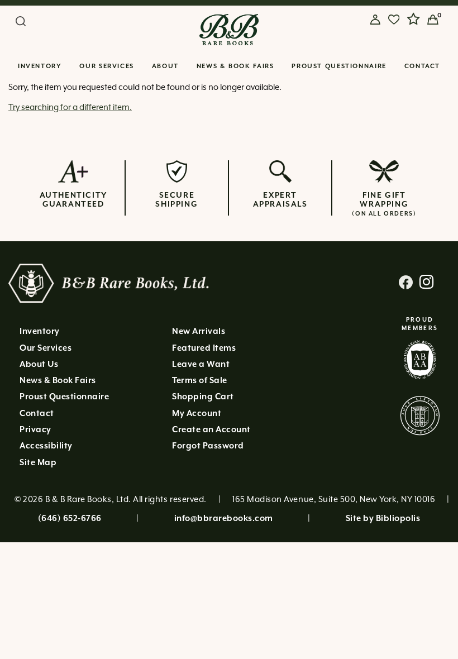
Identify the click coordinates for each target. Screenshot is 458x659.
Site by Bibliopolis (383, 518)
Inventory (40, 66)
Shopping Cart (203, 397)
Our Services (106, 66)
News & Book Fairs (235, 66)
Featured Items (204, 348)
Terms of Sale (199, 380)
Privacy (35, 429)
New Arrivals (198, 331)
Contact (422, 66)
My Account (196, 413)
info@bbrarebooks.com (223, 518)
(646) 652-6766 (70, 518)
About (165, 66)
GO (161, 22)
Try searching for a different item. (70, 107)
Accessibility (46, 446)
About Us (39, 364)
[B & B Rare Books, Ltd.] (229, 29)
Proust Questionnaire (339, 66)
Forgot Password (208, 446)
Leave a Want (201, 364)
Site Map (38, 462)
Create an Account (211, 429)
